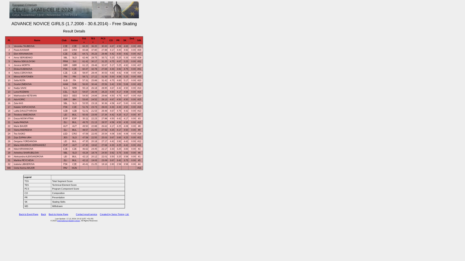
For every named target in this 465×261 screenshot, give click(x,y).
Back (43, 214)
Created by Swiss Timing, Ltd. (114, 214)
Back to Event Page (28, 214)
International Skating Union (68, 221)
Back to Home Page (58, 214)
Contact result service (86, 214)
